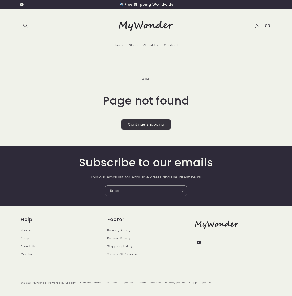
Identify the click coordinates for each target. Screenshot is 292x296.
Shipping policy (200, 282)
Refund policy (123, 282)
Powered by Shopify (62, 283)
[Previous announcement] (97, 4)
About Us (28, 246)
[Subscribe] (182, 190)
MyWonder (40, 283)
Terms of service (149, 282)
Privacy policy (175, 282)
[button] (26, 26)
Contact (28, 254)
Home (26, 230)
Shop (25, 238)
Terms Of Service (122, 254)
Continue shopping (146, 124)
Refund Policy (118, 238)
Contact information (94, 282)
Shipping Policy (120, 246)
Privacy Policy (118, 230)
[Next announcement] (195, 4)
